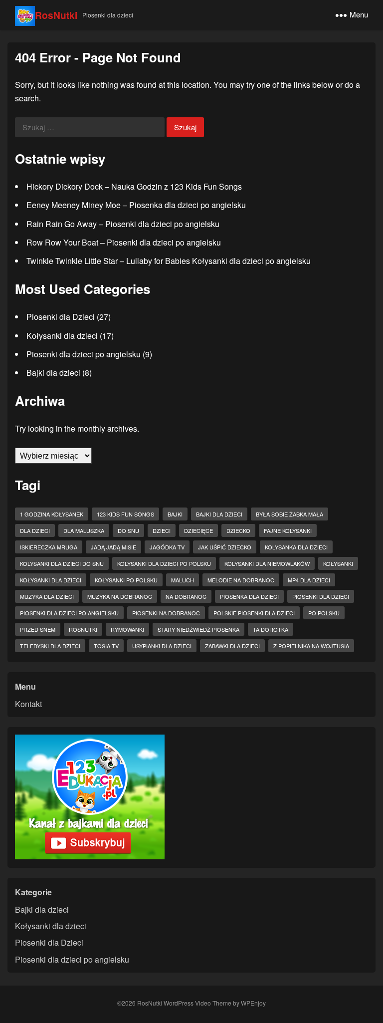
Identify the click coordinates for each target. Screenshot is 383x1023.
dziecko (238, 530)
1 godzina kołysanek (51, 514)
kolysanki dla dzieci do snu (62, 563)
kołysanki (338, 563)
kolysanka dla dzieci (296, 547)
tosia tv (106, 646)
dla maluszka (83, 530)
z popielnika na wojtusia (311, 646)
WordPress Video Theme (197, 1003)
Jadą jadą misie (113, 547)
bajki (175, 514)
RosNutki (56, 15)
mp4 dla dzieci (309, 580)
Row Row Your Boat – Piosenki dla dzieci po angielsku (123, 242)
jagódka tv (167, 547)
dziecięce (198, 530)
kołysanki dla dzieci (50, 580)
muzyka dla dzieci (47, 596)
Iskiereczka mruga (48, 547)
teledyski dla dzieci (50, 646)
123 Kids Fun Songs (125, 514)
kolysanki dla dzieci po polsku (164, 563)
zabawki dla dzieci (232, 646)
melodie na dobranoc (240, 580)
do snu (128, 530)
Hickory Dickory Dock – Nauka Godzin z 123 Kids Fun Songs (134, 186)
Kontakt (28, 704)
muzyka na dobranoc (119, 596)
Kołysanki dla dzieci (62, 335)
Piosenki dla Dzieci (60, 316)
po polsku (324, 613)
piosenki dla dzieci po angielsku (69, 613)
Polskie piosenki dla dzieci (254, 613)
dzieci (162, 530)
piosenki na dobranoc (166, 613)
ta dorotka (270, 629)
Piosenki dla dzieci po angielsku (83, 354)
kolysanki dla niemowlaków (267, 563)
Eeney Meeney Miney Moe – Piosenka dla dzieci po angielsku (136, 205)
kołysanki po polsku (126, 580)
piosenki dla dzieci (320, 596)
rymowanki (127, 629)
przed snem (37, 629)
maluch (182, 580)
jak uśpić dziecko (224, 547)
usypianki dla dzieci (162, 646)
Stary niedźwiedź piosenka (198, 629)
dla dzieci (35, 530)
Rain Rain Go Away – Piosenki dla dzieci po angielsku (122, 224)
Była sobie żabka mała (289, 514)
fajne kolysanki (288, 530)
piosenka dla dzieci (249, 596)
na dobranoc (186, 596)
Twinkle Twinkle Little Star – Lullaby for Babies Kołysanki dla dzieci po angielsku (168, 260)
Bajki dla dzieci (53, 372)
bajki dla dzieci (219, 514)
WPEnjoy (253, 1003)
